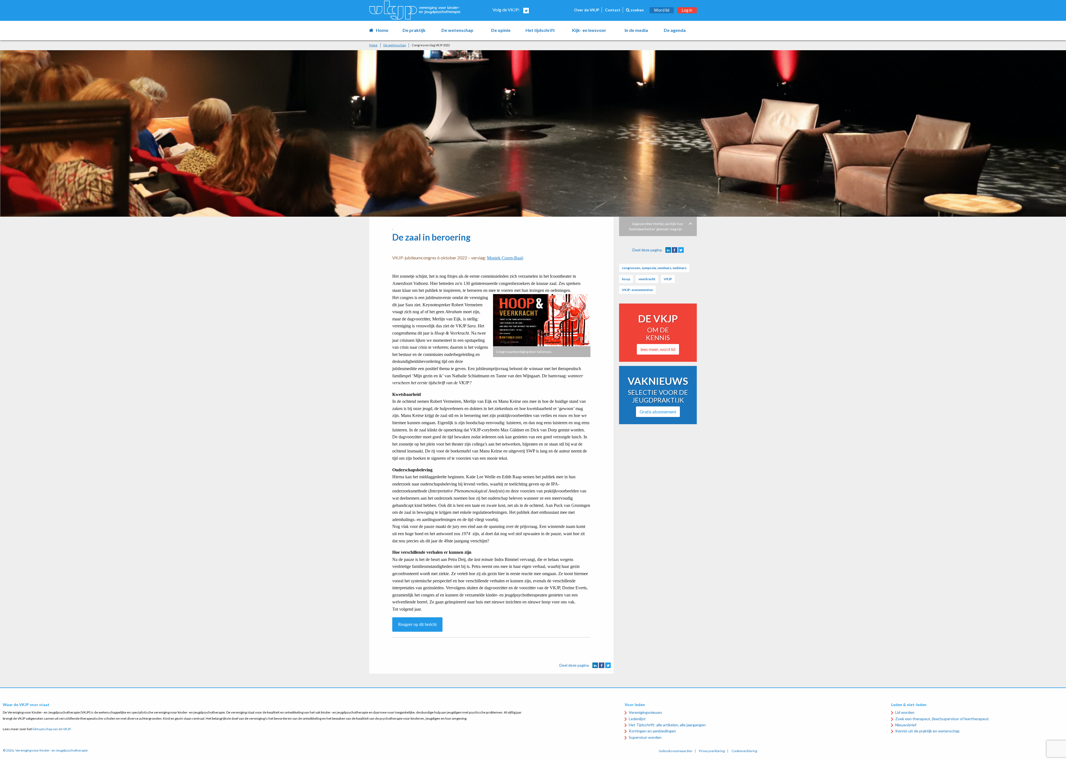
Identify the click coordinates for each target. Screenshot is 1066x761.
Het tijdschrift (540, 30)
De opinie (501, 30)
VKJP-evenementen (637, 290)
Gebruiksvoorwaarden (675, 751)
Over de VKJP (586, 9)
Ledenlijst (637, 718)
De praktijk (414, 30)
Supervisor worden (645, 737)
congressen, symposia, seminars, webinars (654, 268)
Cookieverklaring (744, 751)
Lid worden (904, 712)
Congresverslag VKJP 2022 (431, 45)
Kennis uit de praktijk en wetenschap (927, 731)
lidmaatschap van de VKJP (51, 729)
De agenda (675, 30)
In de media (636, 30)
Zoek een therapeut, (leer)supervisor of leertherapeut (942, 718)
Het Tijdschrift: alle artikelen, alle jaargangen (667, 724)
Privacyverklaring (712, 751)
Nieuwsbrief (905, 724)
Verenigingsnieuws (645, 712)
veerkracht (646, 279)
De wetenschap (457, 30)
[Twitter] (608, 665)
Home (382, 30)
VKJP (668, 279)
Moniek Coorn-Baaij (505, 258)
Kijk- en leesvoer (589, 30)
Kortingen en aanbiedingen (652, 731)
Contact (612, 9)
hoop (626, 279)
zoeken (637, 9)
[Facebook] (601, 665)
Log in (687, 10)
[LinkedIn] (595, 665)
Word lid (661, 10)
